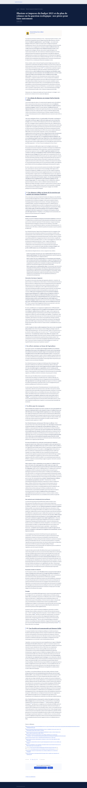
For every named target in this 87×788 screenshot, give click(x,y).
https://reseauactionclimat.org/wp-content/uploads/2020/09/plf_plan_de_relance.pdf (40, 737)
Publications (22, 9)
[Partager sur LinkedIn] (33, 759)
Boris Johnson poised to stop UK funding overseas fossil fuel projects (43, 749)
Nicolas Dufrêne (33, 32)
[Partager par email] (37, 759)
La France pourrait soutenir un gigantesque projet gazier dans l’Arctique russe (42, 747)
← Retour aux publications (30, 776)
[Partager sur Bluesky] (35, 759)
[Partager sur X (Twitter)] (31, 759)
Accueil (18, 9)
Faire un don (40, 767)
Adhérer (50, 767)
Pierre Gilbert (40, 32)
